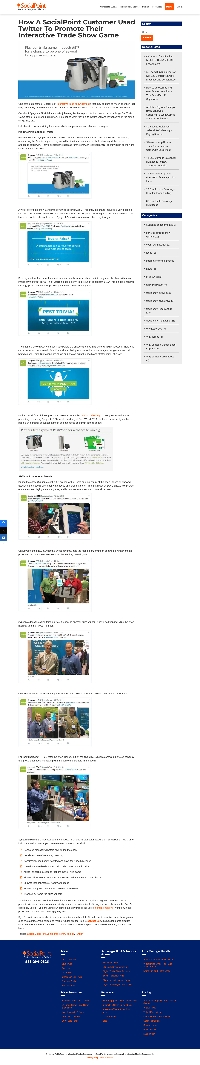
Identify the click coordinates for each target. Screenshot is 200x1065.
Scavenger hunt (154, 284)
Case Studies (109, 1016)
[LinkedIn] (3, 537)
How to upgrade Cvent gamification (120, 1001)
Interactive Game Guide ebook (117, 1005)
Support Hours (150, 1025)
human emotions (104, 907)
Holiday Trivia (68, 986)
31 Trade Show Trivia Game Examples (75, 1006)
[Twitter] (3, 530)
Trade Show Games (129, 7)
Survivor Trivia (69, 981)
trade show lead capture (159, 308)
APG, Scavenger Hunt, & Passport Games (159, 1002)
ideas (149, 252)
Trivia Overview (69, 959)
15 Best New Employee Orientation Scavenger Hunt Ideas (161, 177)
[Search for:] (156, 32)
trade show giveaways (158, 300)
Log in (179, 7)
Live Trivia (67, 964)
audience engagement (158, 224)
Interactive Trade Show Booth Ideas (117, 1010)
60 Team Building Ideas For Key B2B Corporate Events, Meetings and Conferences (161, 76)
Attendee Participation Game (116, 980)
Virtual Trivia (149, 1008)
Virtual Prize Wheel (152, 1012)
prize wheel (152, 276)
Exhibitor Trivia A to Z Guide (75, 1001)
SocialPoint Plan (151, 1021)
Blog (105, 1021)
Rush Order (149, 1034)
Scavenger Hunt (110, 963)
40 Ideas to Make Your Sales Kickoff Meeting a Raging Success (159, 130)
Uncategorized (154, 328)
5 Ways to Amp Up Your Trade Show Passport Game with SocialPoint (159, 146)
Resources (157, 7)
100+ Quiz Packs (70, 1021)
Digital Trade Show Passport (116, 971)
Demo (169, 7)
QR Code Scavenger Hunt (115, 967)
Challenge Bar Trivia (72, 977)
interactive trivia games (159, 260)
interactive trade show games (73, 104)
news (149, 268)
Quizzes (66, 968)
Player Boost (149, 1029)
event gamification (156, 244)
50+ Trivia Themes (71, 1016)
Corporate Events (108, 7)
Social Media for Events (40, 934)
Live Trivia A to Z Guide (73, 1012)
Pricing (145, 7)
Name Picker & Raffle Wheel (157, 971)
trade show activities (157, 292)
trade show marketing (158, 320)
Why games (152, 336)
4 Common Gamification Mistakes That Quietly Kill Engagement (159, 60)
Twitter (79, 934)
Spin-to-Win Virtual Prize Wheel (158, 959)
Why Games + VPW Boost (160, 356)
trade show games (64, 934)
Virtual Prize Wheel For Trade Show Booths (157, 965)
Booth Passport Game (113, 976)
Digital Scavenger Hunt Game (117, 984)
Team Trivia (67, 972)
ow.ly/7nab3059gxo (92, 415)
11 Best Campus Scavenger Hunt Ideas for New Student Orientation (161, 161)
